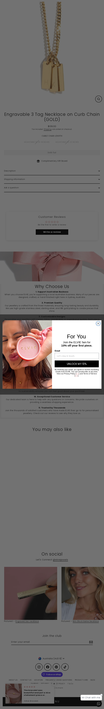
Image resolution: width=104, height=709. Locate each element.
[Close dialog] (98, 323)
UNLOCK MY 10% (77, 364)
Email (57, 351)
